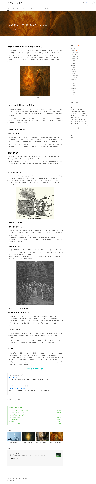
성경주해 (73, 65)
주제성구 (74, 69)
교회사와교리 (44, 8)
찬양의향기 (74, 90)
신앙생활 (24, 8)
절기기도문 (73, 123)
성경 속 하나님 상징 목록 (35, 368)
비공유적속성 (74, 111)
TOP (87, 479)
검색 (84, 3)
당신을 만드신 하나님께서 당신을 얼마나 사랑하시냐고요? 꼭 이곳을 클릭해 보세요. (30, 390)
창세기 (72, 121)
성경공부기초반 (75, 52)
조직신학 (73, 109)
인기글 (77, 102)
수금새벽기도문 (75, 58)
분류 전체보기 (74, 45)
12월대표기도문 (84, 125)
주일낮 (82, 117)
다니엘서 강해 (75, 75)
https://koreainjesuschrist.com (17, 386)
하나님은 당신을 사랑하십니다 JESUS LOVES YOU (23, 388)
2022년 (79, 111)
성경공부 (15, 8)
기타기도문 (74, 60)
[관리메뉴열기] (93, 2)
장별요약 (74, 71)
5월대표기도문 (79, 109)
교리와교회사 (74, 48)
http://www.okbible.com (15, 375)
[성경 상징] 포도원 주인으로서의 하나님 (18, 410)
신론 (79, 115)
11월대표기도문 (74, 115)
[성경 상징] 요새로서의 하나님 (15, 419)
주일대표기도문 (74, 125)
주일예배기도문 (75, 56)
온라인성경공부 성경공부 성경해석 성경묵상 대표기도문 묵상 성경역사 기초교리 (27, 456)
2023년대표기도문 (75, 127)
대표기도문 (34, 8)
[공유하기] (12, 400)
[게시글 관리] (14, 400)
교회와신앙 (73, 88)
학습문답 (83, 111)
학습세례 (74, 92)
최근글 (72, 102)
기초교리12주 (74, 129)
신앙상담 (74, 94)
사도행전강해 (74, 77)
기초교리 (85, 121)
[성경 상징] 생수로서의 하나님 (15, 412)
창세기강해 (74, 73)
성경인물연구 (74, 80)
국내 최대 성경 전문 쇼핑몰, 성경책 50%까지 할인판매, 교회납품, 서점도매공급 (29, 379)
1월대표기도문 (74, 117)
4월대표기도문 (74, 119)
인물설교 (74, 86)
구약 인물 (74, 82)
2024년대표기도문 (75, 113)
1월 (84, 119)
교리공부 (74, 50)
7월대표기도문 (84, 115)
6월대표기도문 (80, 123)
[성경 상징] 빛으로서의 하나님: (16, 414)
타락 (79, 117)
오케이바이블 (13, 377)
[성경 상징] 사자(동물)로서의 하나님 (17, 416)
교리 (79, 125)
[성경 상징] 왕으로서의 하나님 (15, 417)
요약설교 (74, 67)
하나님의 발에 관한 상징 (14, 423)
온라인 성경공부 (15, 3)
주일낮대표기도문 (83, 113)
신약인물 (74, 84)
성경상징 (11, 407)
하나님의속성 (82, 127)
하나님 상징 (11, 421)
